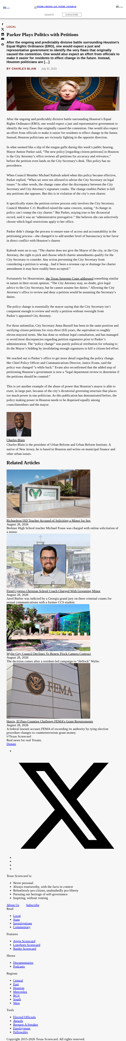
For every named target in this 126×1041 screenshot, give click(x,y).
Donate (49, 14)
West (16, 1003)
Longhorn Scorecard (26, 945)
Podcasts (19, 966)
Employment (21, 1028)
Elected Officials (24, 1017)
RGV (16, 995)
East (16, 984)
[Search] (119, 6)
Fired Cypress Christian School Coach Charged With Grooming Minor (53, 591)
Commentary (22, 927)
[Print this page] (2, 44)
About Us (13, 905)
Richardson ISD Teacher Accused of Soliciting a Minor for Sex (49, 520)
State (16, 919)
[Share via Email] (2, 39)
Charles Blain (24, 68)
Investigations (22, 923)
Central (18, 980)
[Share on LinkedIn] (2, 34)
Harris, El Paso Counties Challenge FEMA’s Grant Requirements (50, 721)
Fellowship (20, 1032)
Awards (18, 1021)
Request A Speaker (25, 1024)
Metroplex (20, 991)
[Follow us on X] (66, 857)
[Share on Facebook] (2, 24)
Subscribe (71, 14)
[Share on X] (2, 29)
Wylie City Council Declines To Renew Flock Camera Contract (49, 653)
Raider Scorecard (24, 948)
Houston (18, 988)
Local (11, 26)
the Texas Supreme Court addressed (69, 278)
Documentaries (23, 962)
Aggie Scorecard (24, 941)
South (17, 999)
